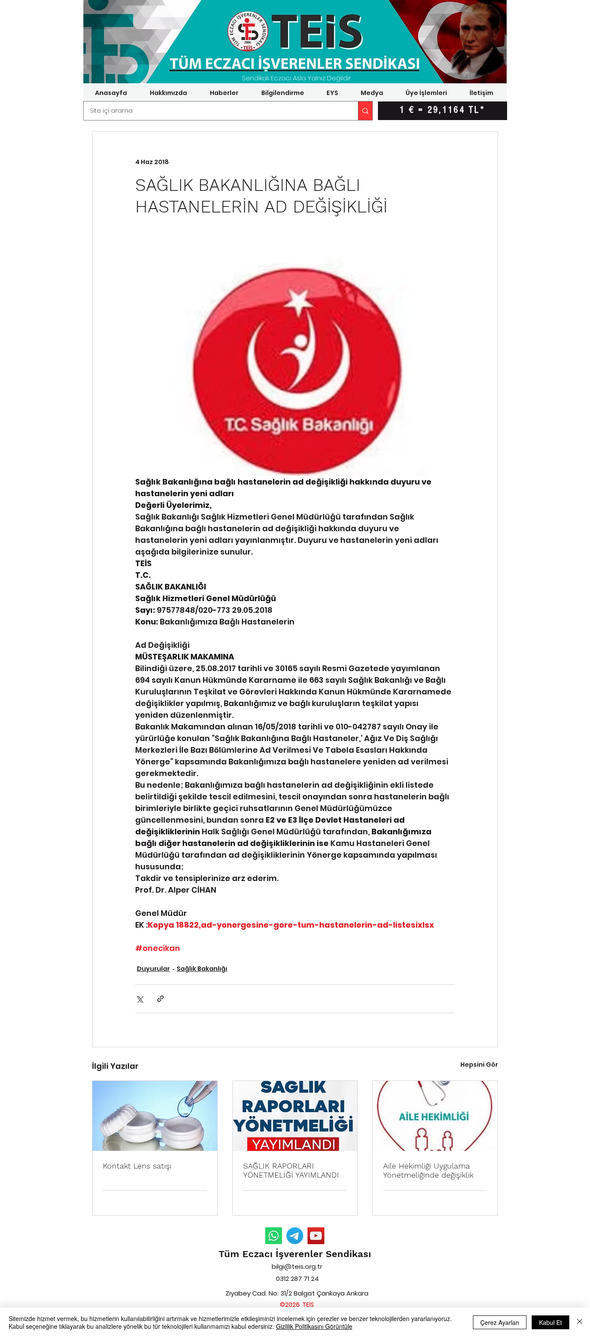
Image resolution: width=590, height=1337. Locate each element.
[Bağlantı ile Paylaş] (160, 999)
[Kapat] (579, 1322)
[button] (168, 92)
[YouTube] (316, 1235)
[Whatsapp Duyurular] (273, 1235)
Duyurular (153, 968)
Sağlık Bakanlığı (202, 968)
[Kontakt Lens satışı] (154, 1116)
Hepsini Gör (479, 1064)
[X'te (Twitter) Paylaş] (139, 999)
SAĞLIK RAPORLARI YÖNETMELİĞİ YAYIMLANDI (291, 1170)
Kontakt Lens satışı (137, 1165)
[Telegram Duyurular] (294, 1235)
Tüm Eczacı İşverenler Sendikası (295, 1253)
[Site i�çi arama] (365, 110)
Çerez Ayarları (499, 1322)
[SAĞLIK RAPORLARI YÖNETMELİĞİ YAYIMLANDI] (295, 1116)
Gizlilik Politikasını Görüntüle (314, 1326)
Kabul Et (550, 1322)
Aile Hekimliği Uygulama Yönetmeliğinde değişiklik (428, 1170)
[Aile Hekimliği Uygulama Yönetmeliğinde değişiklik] (435, 1116)
